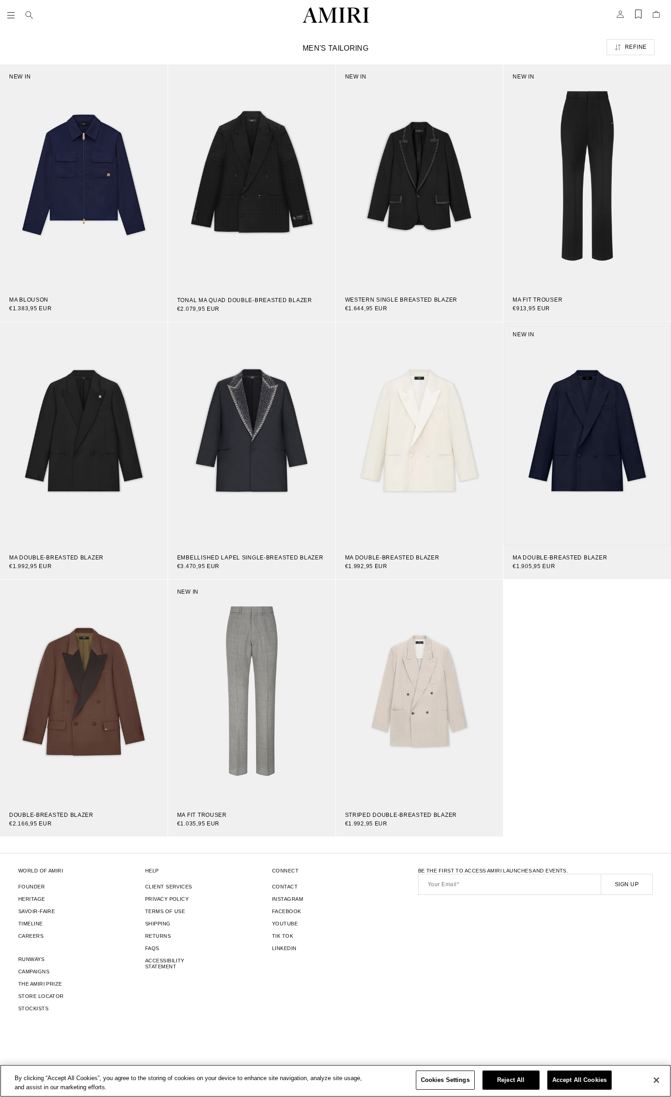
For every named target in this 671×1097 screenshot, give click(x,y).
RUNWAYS (31, 959)
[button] (13, 15)
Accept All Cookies (579, 1079)
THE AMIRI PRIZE (40, 984)
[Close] (656, 1080)
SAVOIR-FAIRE (36, 911)
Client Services (168, 886)
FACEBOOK (286, 911)
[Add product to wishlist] (154, 78)
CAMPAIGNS (33, 971)
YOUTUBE (285, 923)
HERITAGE (31, 899)
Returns (158, 936)
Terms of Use (165, 911)
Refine (636, 47)
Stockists (33, 1008)
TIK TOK (282, 936)
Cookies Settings (445, 1079)
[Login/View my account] (620, 17)
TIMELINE (30, 923)
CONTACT (285, 886)
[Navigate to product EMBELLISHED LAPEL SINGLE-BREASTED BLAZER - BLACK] (252, 433)
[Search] (29, 15)
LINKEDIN (284, 948)
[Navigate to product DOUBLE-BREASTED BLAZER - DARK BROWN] (84, 691)
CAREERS (30, 936)
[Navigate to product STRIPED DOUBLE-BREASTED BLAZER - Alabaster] (419, 691)
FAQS (152, 948)
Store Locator (41, 996)
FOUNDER (31, 886)
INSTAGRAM (287, 899)
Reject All (510, 1079)
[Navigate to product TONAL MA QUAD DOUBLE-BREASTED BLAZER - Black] (252, 176)
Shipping (158, 923)
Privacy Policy (167, 899)
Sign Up (627, 884)
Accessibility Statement (164, 963)
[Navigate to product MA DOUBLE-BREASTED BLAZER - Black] (84, 433)
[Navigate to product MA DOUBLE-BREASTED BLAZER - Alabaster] (419, 433)
